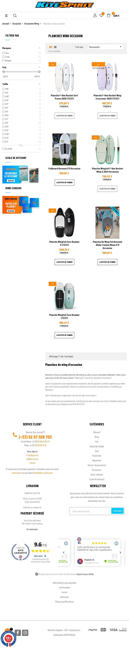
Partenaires (74, 630)
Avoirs (64, 592)
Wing (97, 436)
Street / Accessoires (97, 465)
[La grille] (50, 47)
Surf (97, 450)
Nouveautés (106, 46)
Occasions (96, 469)
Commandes (64, 587)
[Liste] (55, 47)
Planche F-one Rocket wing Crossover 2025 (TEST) (107, 97)
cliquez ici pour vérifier (85, 574)
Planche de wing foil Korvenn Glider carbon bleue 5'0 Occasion (107, 244)
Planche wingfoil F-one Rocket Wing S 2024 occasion (107, 170)
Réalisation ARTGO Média (64, 634)
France (32, 462)
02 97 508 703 (40, 437)
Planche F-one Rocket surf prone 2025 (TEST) (64, 97)
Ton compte (64, 577)
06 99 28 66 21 (43, 441)
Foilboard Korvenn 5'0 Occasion (64, 168)
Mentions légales (55, 630)
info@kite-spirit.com (43, 472)
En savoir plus (32, 529)
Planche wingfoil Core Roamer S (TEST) (64, 243)
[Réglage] (94, 15)
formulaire (17, 472)
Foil (96, 441)
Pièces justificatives (64, 601)
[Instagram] (25, 633)
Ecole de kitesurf (96, 479)
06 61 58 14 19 (40, 445)
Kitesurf (96, 432)
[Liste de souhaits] (101, 15)
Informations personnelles (64, 582)
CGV (66, 630)
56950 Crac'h (32, 458)
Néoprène (97, 460)
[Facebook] (18, 633)
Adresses (64, 596)
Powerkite (96, 455)
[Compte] (123, 10)
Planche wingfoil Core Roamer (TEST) (64, 316)
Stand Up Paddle (97, 446)
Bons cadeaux (97, 474)
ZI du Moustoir (32, 455)
